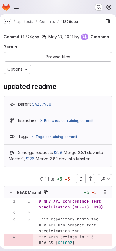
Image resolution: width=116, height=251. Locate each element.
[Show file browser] (107, 21)
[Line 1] (10, 201)
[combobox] (105, 178)
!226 (30, 158)
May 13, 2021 (60, 36)
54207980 (41, 104)
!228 (58, 152)
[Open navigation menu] (16, 7)
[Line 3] (10, 219)
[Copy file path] (46, 192)
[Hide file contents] (11, 192)
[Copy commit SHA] (43, 37)
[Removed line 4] (10, 237)
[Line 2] (10, 213)
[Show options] (105, 192)
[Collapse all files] (90, 178)
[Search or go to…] (98, 7)
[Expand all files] (80, 178)
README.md (29, 192)
